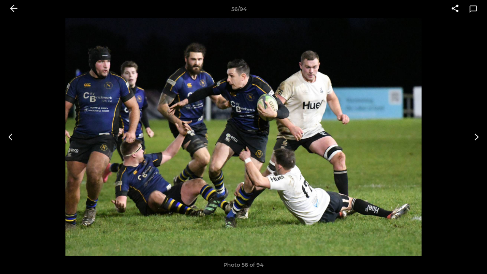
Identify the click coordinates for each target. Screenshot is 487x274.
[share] (455, 9)
